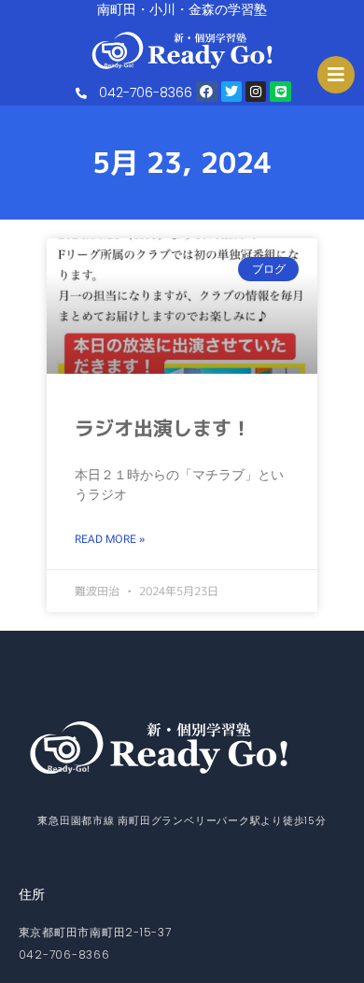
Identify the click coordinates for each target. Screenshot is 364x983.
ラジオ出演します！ (163, 428)
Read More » (110, 539)
